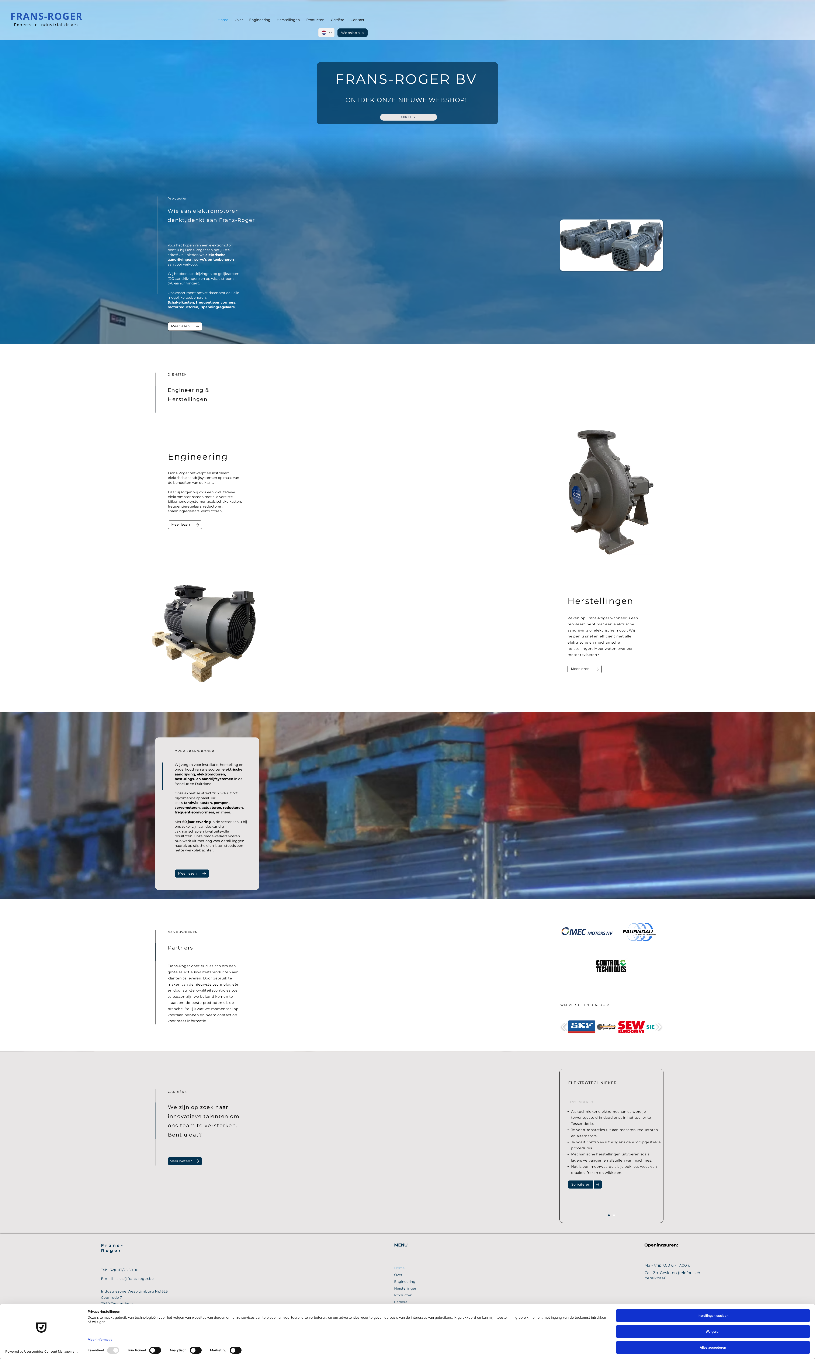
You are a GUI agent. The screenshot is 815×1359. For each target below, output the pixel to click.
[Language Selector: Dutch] (326, 32)
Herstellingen (405, 1288)
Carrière (401, 1302)
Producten (403, 1295)
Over (398, 1275)
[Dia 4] (614, 1215)
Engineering (404, 1282)
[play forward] (658, 1027)
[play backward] (564, 1027)
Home (399, 1268)
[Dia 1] (609, 1215)
